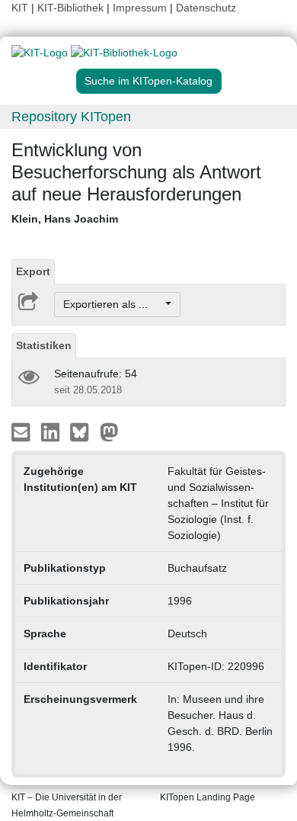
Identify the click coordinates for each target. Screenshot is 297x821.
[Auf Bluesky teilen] (83, 431)
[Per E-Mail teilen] (22, 431)
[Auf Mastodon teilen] (109, 431)
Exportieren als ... (113, 304)
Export (33, 271)
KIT (19, 8)
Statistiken (44, 345)
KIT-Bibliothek (72, 8)
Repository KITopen (71, 116)
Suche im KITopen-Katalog (148, 81)
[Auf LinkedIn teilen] (52, 431)
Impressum (140, 8)
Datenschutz (206, 8)
